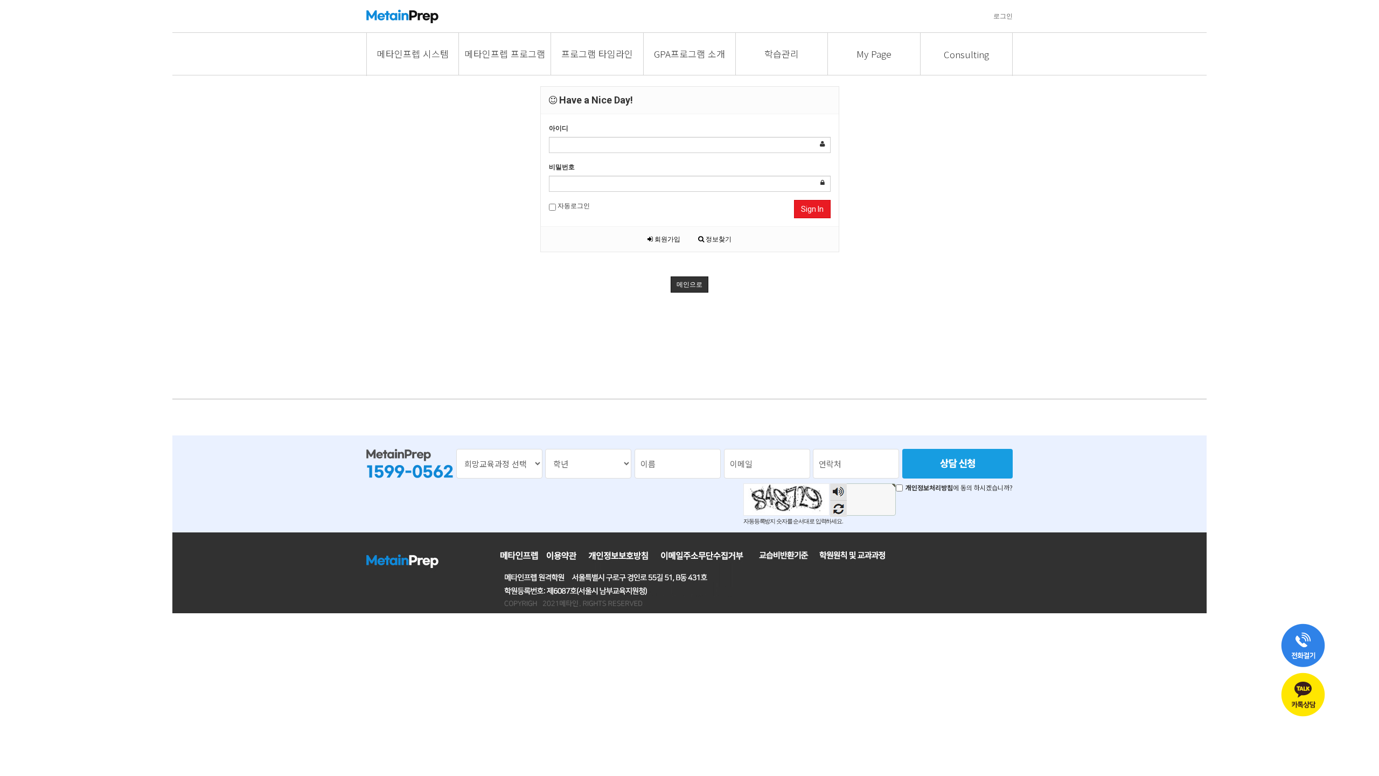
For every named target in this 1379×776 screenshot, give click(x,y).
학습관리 (781, 53)
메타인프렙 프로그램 (505, 53)
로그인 (1003, 16)
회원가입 (666, 239)
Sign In (812, 209)
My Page (874, 53)
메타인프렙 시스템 (413, 53)
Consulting (966, 54)
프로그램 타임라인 (597, 53)
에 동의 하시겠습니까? (959, 487)
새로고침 (838, 508)
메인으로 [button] (689, 284)
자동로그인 (573, 206)
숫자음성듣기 (838, 491)
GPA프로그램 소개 (689, 53)
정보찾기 (718, 239)
